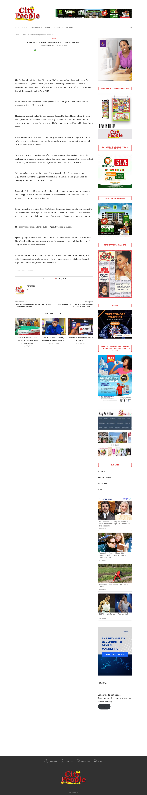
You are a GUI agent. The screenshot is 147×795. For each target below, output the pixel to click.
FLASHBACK (58, 27)
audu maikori (20, 271)
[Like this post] (57, 279)
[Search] (131, 28)
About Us (102, 471)
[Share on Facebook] (59, 279)
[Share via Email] (65, 279)
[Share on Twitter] (61, 279)
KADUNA (30, 271)
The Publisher (104, 477)
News (24, 27)
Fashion (47, 27)
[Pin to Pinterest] (63, 279)
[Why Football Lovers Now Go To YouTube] (80, 326)
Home (17, 27)
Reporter (51, 45)
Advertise (69, 27)
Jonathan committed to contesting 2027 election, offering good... (27, 340)
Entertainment (35, 27)
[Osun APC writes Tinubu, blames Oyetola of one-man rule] (54, 326)
